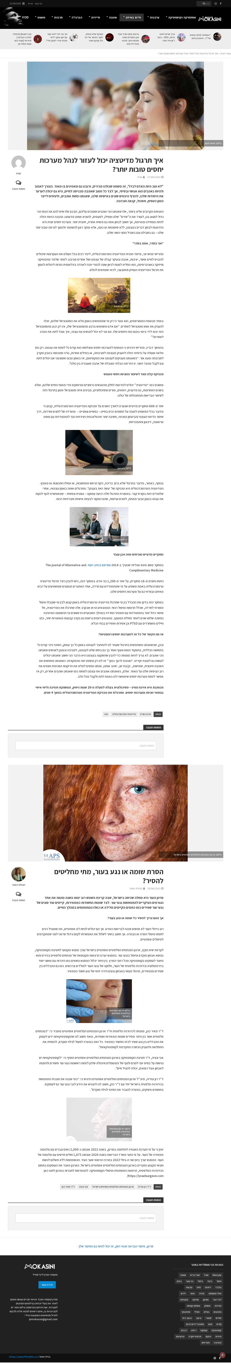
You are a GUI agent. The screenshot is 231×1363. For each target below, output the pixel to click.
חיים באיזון (133, 17)
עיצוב (198, 1318)
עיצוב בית (187, 1318)
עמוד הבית (225, 53)
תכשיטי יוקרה (195, 1336)
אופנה (113, 17)
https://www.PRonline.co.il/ (23, 1356)
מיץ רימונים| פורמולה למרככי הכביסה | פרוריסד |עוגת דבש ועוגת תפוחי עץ (22, 39)
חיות (199, 1287)
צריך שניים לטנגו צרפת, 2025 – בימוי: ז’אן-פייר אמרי (166, 37)
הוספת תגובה (18, 188)
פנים (210, 1324)
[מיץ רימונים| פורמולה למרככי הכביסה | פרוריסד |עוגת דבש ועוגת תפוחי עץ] (38, 39)
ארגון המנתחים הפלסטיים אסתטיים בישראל (113, 1186)
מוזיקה (195, 1299)
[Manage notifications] (222, 1355)
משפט (41, 17)
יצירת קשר (47, 1284)
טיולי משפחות (214, 1293)
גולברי (218, 1287)
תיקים (208, 1336)
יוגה (106, 714)
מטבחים (184, 1299)
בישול (200, 1281)
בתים (179, 1281)
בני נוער (189, 1281)
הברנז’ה (77, 17)
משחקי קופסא (193, 1305)
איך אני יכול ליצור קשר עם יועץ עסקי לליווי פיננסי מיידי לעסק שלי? (56, 37)
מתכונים (217, 1312)
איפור (218, 1281)
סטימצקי (186, 1312)
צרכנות (154, 17)
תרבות (58, 17)
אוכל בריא (195, 1275)
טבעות (189, 1287)
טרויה (201, 1293)
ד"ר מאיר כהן (68, 1186)
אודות (30, 3)
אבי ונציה (83, 1186)
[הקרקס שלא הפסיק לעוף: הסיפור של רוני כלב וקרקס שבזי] (110, 37)
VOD (25, 17)
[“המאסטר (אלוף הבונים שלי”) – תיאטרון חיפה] (217, 37)
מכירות (218, 1305)
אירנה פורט (145, 714)
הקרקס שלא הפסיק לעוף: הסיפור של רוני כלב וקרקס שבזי (93, 37)
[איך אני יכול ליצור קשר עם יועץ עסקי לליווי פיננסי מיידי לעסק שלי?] (74, 37)
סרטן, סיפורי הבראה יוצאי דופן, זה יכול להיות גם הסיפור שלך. (115, 1246)
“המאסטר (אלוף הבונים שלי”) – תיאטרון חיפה (200, 36)
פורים (218, 1324)
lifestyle (217, 1275)
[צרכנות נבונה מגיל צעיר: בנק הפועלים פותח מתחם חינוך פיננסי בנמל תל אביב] (146, 39)
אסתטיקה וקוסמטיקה (182, 17)
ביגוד (209, 1281)
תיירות (95, 17)
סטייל (197, 1312)
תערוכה (217, 1342)
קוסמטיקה (216, 1330)
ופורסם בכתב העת (99, 565)
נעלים (206, 1312)
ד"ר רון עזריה (144, 1186)
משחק (207, 1305)
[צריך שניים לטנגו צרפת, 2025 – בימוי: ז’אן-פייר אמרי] (182, 37)
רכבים (184, 1330)
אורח (18, 173)
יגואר (192, 1293)
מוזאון (206, 1299)
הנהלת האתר (18, 884)
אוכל (206, 1275)
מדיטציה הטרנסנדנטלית (124, 714)
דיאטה (208, 1287)
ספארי (209, 1318)
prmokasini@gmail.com (43, 1319)
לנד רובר (217, 1299)
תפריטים (206, 1342)
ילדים (183, 1293)
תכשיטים (180, 1336)
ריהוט (193, 1330)
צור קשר (38, 3)
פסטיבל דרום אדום (195, 1324)
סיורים (218, 1318)
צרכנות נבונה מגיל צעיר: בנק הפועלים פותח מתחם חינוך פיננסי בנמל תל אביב (128, 39)
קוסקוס (204, 1330)
